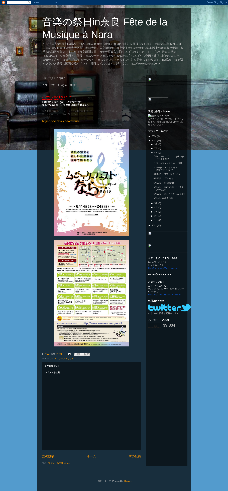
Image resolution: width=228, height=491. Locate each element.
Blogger (128, 481)
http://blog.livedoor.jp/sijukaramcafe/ (164, 294)
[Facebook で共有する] (84, 354)
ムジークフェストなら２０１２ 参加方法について (170, 168)
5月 (156, 203)
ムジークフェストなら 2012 (168, 163)
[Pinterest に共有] (88, 354)
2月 (156, 216)
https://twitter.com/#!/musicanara (162, 268)
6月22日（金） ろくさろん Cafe (169, 194)
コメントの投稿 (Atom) (59, 463)
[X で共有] (81, 354)
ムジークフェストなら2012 (63, 358)
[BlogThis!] (78, 354)
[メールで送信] (75, 354)
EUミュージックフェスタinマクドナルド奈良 (169, 157)
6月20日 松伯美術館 (164, 183)
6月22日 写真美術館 (163, 198)
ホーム (91, 456)
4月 (156, 207)
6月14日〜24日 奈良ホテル (167, 174)
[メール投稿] (69, 354)
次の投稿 (48, 456)
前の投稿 (135, 456)
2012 (154, 140)
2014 (154, 136)
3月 (156, 212)
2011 (154, 225)
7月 (156, 148)
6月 (156, 153)
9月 (156, 144)
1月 (156, 220)
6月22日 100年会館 (164, 178)
